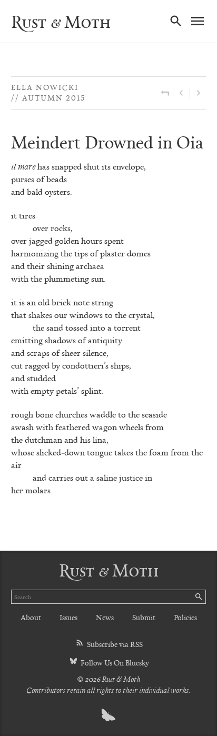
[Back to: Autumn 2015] (165, 92)
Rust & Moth (61, 21)
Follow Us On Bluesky (114, 663)
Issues (68, 617)
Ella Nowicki (44, 87)
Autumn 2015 (53, 98)
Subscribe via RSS (114, 644)
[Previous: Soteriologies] (181, 92)
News (105, 617)
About (31, 617)
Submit (143, 617)
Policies (185, 617)
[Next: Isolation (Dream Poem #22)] (198, 92)
